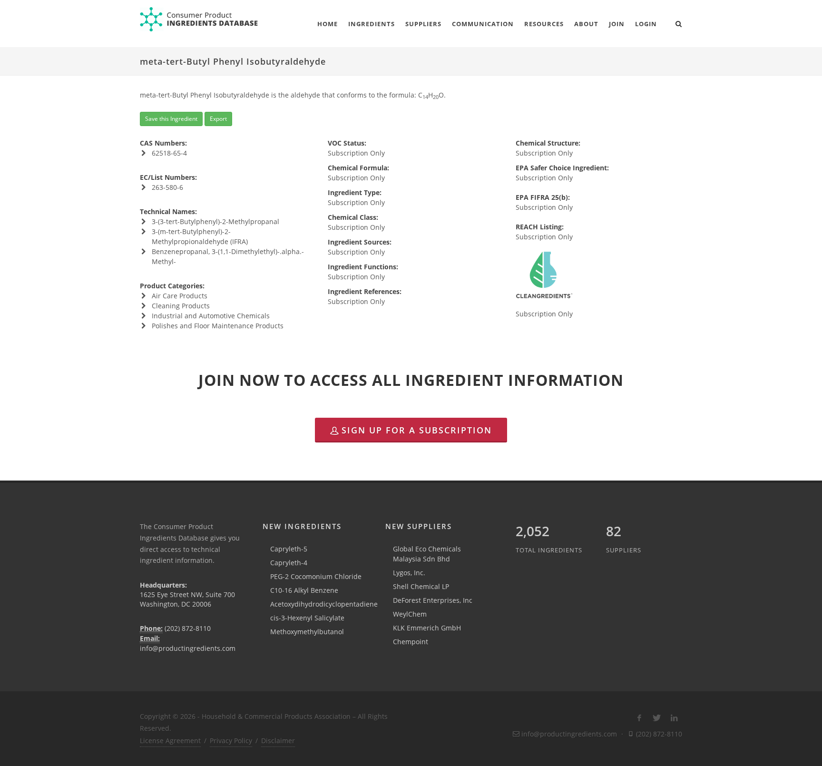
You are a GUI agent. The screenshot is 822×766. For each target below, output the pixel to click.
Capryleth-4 (288, 562)
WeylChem (410, 614)
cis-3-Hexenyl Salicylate (307, 617)
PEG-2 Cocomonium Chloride (316, 576)
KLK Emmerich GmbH (427, 627)
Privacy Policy (231, 740)
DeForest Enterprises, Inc (432, 600)
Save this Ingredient (171, 119)
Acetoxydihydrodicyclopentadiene (324, 604)
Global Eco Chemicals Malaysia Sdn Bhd (427, 553)
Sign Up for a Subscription (417, 430)
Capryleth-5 (288, 548)
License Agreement (170, 740)
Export (218, 119)
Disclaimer (278, 740)
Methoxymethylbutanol (307, 631)
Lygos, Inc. (409, 572)
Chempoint (410, 641)
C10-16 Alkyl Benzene (304, 590)
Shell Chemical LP (421, 586)
